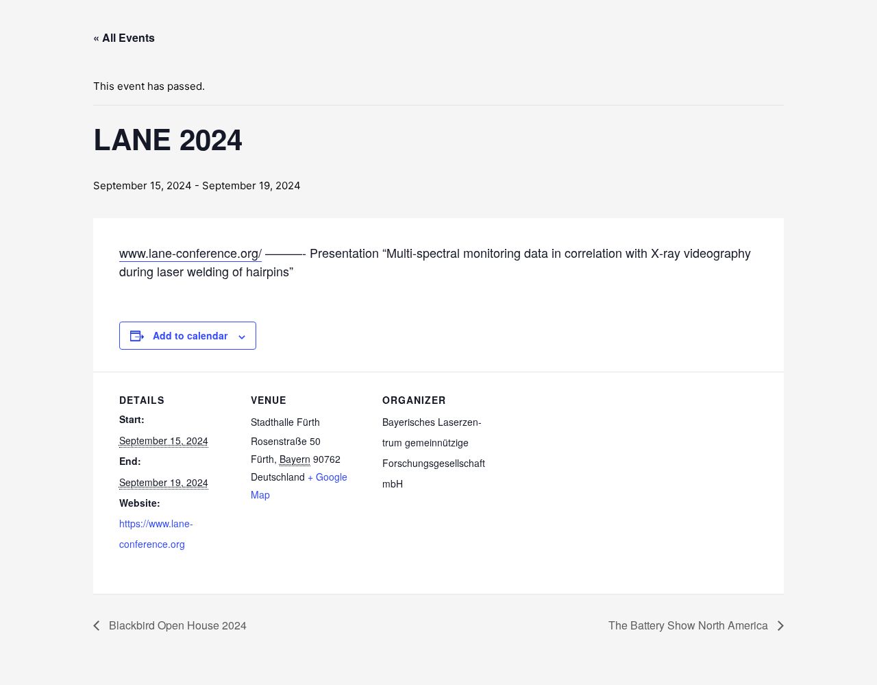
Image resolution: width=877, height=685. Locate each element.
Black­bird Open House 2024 (176, 625)
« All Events (124, 37)
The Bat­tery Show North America (689, 625)
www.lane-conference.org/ (190, 252)
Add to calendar (190, 335)
